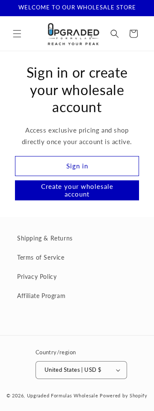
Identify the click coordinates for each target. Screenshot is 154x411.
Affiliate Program (41, 295)
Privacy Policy (36, 276)
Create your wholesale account (77, 190)
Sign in (77, 166)
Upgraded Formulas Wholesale (62, 395)
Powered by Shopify (124, 395)
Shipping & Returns (45, 238)
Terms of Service (41, 257)
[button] (17, 33)
